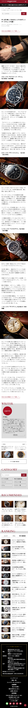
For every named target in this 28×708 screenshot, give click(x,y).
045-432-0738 (16, 649)
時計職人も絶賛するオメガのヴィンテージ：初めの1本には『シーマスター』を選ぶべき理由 (18, 563)
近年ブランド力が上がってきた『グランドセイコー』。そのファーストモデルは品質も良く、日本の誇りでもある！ (20, 513)
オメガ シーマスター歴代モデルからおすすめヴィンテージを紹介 (19, 616)
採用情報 (14, 693)
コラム (20, 24)
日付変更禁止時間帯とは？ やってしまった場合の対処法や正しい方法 (18, 569)
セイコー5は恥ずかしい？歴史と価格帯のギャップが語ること (19, 575)
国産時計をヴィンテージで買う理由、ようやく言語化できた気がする (18, 582)
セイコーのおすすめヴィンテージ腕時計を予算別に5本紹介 (18, 541)
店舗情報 (14, 684)
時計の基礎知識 (22, 535)
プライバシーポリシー (14, 699)
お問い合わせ (14, 691)
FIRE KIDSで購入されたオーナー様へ (14, 695)
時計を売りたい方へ (14, 689)
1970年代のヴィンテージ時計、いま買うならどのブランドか (19, 589)
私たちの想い (15, 687)
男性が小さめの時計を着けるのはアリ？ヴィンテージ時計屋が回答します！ (18, 556)
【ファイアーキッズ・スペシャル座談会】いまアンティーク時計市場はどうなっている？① (20, 526)
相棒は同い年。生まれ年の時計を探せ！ (18, 608)
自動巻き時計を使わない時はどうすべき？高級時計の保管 (18, 623)
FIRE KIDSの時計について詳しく (10, 31)
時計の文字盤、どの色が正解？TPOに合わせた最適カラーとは (18, 636)
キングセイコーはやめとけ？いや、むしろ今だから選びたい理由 (18, 602)
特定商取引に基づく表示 (14, 697)
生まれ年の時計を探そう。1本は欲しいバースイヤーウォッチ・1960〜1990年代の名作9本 (19, 549)
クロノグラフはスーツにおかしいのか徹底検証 (18, 629)
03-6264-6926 (18, 654)
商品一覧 (14, 680)
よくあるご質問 (14, 700)
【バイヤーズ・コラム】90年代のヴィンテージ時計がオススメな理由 (6, 525)
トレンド (5, 535)
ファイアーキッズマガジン (14, 682)
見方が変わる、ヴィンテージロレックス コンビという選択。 (19, 596)
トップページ (14, 678)
